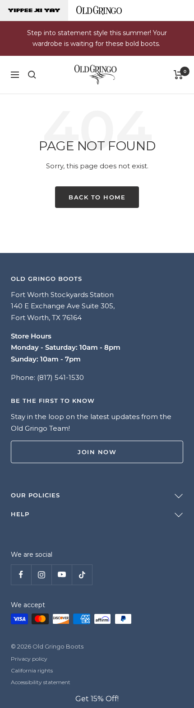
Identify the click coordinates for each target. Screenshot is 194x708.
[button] (97, 699)
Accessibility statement (40, 682)
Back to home (97, 197)
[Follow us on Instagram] (41, 574)
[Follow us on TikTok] (82, 574)
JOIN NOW (97, 451)
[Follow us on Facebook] (21, 574)
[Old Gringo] (99, 10)
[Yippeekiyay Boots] (34, 10)
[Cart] (178, 74)
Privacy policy (29, 658)
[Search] (32, 75)
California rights (32, 670)
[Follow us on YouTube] (61, 574)
